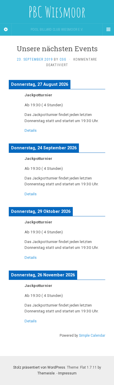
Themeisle (46, 373)
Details (31, 130)
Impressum (67, 373)
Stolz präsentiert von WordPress (39, 367)
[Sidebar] (6, 29)
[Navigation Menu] (108, 29)
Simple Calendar (92, 335)
